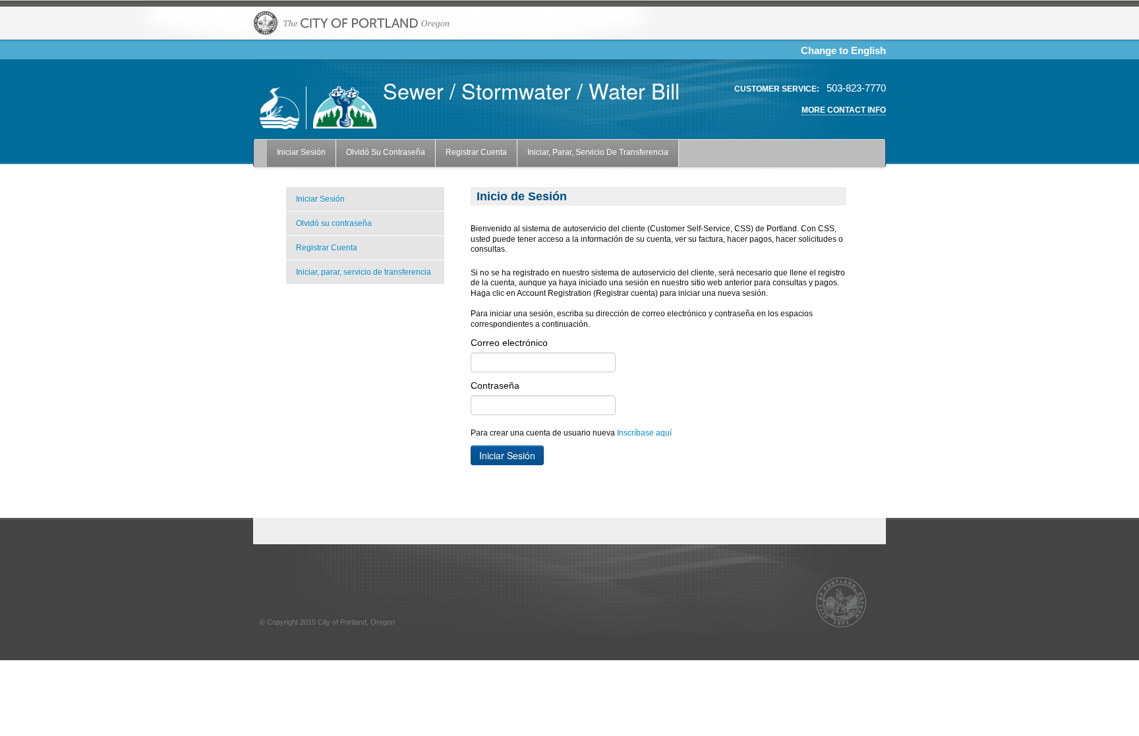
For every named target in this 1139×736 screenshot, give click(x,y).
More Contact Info (844, 110)
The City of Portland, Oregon (352, 23)
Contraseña (495, 385)
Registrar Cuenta (476, 152)
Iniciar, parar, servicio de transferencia (597, 152)
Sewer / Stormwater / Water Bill (531, 90)
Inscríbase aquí (644, 433)
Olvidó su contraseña (385, 152)
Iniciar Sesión (301, 152)
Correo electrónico (509, 342)
